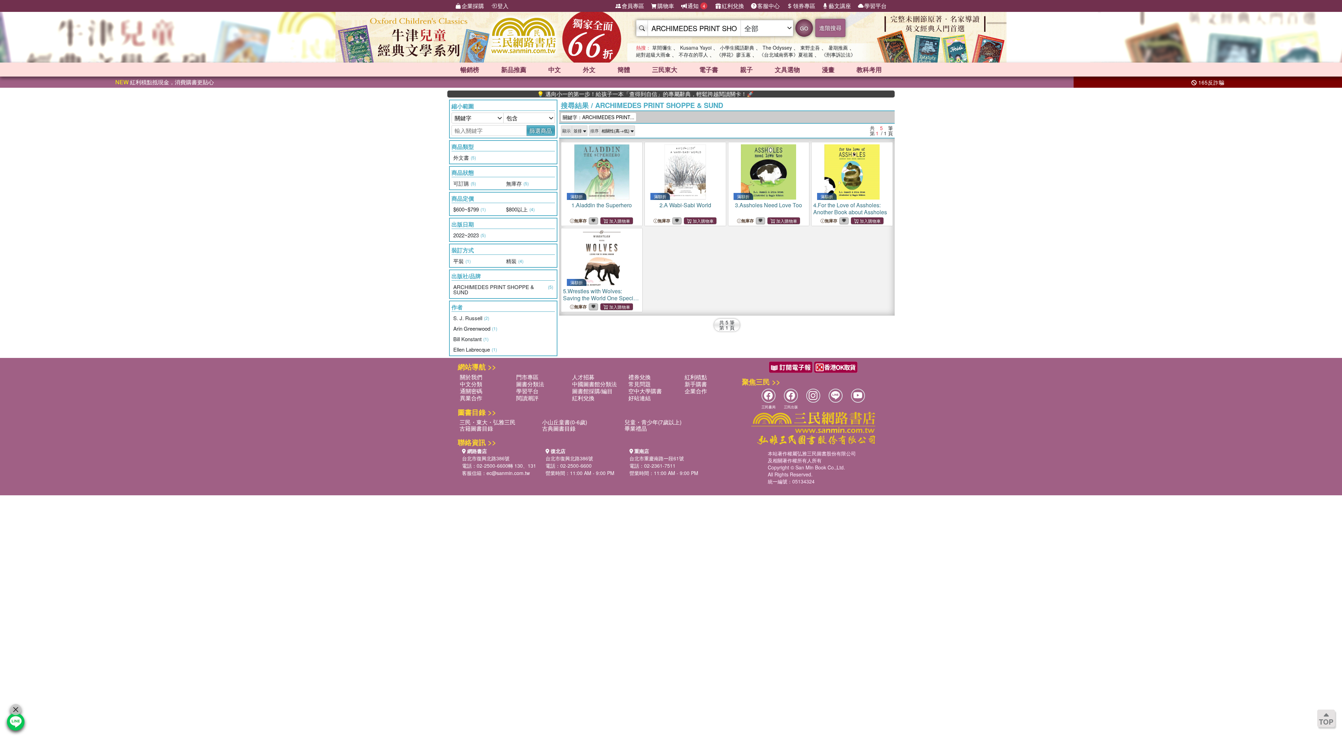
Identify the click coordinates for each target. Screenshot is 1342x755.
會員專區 (633, 6)
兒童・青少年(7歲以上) (653, 422)
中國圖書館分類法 (594, 384)
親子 (746, 69)
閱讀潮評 (527, 398)
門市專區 (527, 377)
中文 (554, 69)
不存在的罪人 (693, 54)
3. (768, 205)
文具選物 (787, 69)
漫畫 (828, 69)
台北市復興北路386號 (486, 458)
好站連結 (639, 398)
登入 (502, 6)
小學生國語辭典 (737, 47)
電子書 (708, 69)
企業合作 (696, 391)
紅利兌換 (733, 6)
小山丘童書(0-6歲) (564, 422)
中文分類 (471, 384)
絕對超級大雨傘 (653, 54)
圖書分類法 (530, 384)
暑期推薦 (838, 47)
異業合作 (471, 398)
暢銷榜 (469, 69)
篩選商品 (540, 131)
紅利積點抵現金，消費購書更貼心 (164, 82)
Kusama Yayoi (696, 47)
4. (850, 208)
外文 (589, 69)
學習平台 (875, 6)
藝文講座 (840, 6)
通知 (696, 6)
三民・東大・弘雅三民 (487, 422)
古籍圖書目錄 (476, 428)
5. (601, 298)
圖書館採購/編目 (592, 391)
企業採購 (473, 6)
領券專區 (804, 6)
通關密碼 (471, 391)
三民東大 (664, 69)
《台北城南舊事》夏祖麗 (786, 54)
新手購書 (696, 384)
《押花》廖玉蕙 (733, 54)
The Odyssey (777, 47)
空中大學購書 (645, 391)
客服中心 (768, 6)
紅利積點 (696, 377)
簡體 (624, 69)
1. (601, 205)
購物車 (665, 6)
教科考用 (869, 69)
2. (685, 205)
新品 (513, 69)
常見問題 (639, 384)
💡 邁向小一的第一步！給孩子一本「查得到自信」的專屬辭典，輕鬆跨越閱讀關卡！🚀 (614, 94)
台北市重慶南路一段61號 (656, 458)
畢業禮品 (636, 428)
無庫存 (580, 221)
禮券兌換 (639, 377)
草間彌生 (662, 47)
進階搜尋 (830, 28)
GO (804, 28)
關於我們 (471, 377)
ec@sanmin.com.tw (508, 472)
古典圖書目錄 (559, 428)
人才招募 (583, 377)
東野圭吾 (810, 47)
